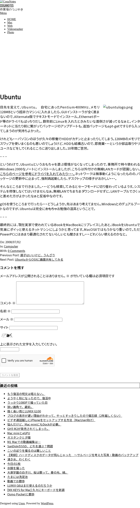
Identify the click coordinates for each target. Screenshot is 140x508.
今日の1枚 (14, 463)
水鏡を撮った (16, 468)
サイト (4, 327)
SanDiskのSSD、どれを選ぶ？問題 (30, 446)
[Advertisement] (70, 62)
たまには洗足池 (17, 477)
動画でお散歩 (16, 481)
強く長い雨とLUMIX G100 (24, 411)
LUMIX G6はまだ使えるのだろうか (29, 485)
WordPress (47, 503)
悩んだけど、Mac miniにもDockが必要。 (34, 424)
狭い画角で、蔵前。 (20, 407)
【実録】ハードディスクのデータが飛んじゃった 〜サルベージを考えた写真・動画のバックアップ (72, 455)
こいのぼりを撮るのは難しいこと (29, 450)
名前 (5, 311)
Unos (22, 503)
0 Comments (16, 250)
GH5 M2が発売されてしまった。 (28, 428)
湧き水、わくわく (19, 459)
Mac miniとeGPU (18, 433)
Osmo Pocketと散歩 (20, 494)
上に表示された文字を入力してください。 (28, 344)
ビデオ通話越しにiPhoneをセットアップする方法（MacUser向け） (51, 420)
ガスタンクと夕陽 (19, 437)
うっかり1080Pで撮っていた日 (27, 402)
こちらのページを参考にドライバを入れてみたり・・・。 (37, 173)
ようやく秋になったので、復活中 (29, 398)
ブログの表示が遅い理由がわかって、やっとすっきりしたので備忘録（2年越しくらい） (64, 415)
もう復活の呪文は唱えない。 (26, 394)
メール (6, 319)
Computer (11, 246)
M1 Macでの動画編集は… (24, 442)
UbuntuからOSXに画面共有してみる (39, 259)
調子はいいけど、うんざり (37, 255)
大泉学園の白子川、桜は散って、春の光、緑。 (37, 472)
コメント (7, 303)
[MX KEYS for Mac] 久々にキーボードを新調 (36, 490)
